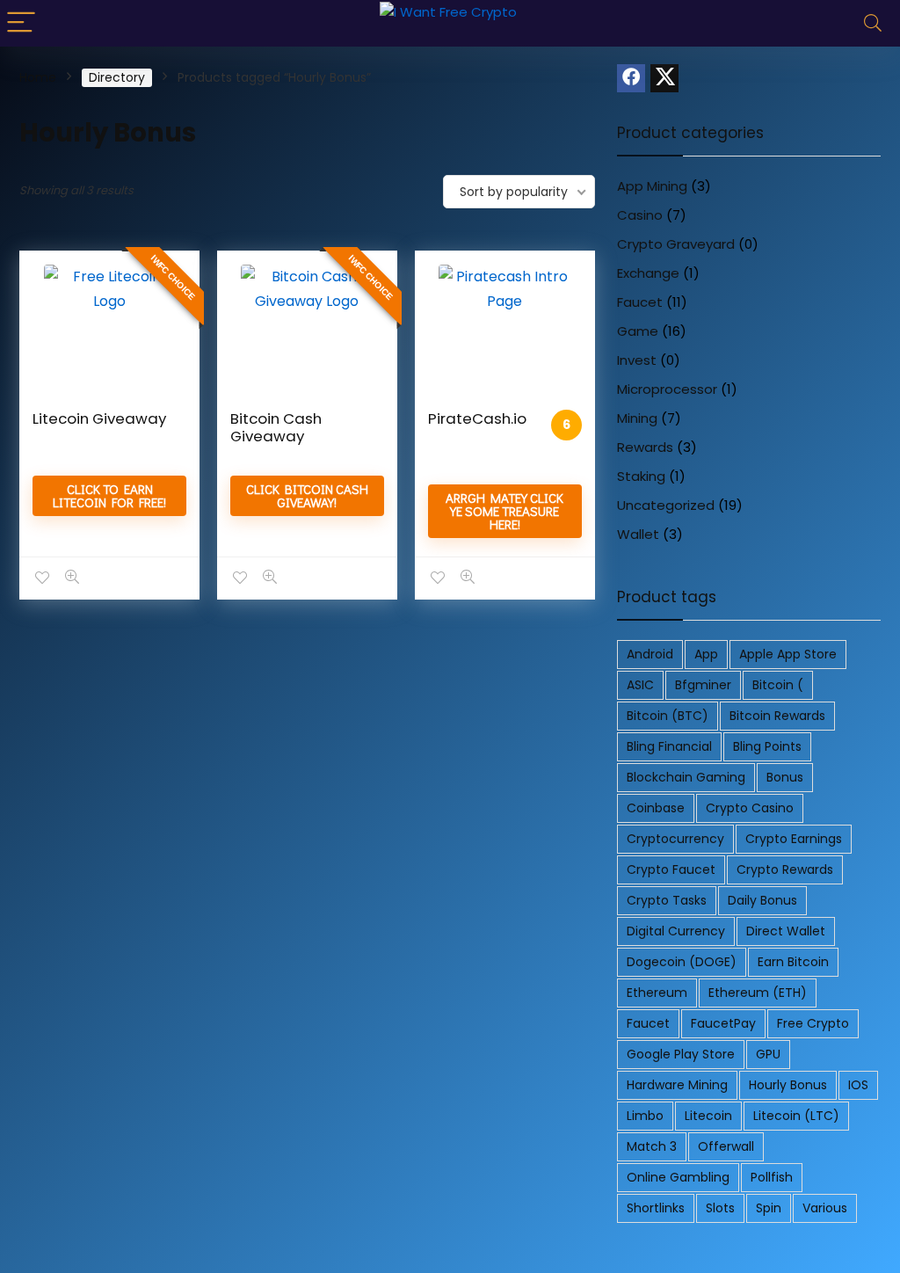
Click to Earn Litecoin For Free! (109, 495)
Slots (720, 1208)
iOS (858, 1085)
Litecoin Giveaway (99, 418)
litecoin (708, 1115)
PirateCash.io (477, 418)
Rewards (645, 447)
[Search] (873, 23)
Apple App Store (788, 654)
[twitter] (664, 78)
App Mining (652, 186)
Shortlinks (656, 1208)
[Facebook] (631, 78)
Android (650, 654)
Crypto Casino (750, 808)
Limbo (645, 1115)
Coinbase (656, 808)
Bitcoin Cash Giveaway (276, 427)
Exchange (648, 273)
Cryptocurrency (675, 838)
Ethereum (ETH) (757, 992)
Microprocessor (667, 389)
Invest (637, 360)
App (706, 654)
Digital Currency (676, 931)
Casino (640, 215)
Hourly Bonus (788, 1085)
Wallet (638, 534)
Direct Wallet (785, 931)
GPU (768, 1054)
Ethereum (657, 992)
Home (37, 77)
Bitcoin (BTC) (667, 715)
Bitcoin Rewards (777, 715)
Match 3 (652, 1146)
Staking (641, 476)
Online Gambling (678, 1177)
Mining (637, 418)
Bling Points (767, 746)
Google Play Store (681, 1054)
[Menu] (21, 23)
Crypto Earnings (793, 838)
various (824, 1208)
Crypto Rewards (785, 869)
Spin (768, 1208)
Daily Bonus (762, 900)
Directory (117, 77)
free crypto (813, 1023)
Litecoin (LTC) (796, 1115)
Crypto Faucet (671, 869)
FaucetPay (723, 1023)
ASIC (640, 685)
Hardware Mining (677, 1085)
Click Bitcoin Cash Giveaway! (307, 495)
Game (637, 331)
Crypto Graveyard (676, 244)
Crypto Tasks (667, 900)
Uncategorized (666, 505)
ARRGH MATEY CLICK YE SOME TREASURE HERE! (504, 511)
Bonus (784, 777)
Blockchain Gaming (686, 777)
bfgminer (703, 685)
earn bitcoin (793, 962)
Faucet (640, 302)
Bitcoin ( (777, 685)
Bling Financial (669, 746)
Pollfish (772, 1177)
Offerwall (726, 1146)
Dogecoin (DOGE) (682, 962)
